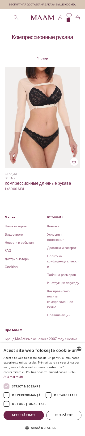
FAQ (8, 250)
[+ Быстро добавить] (74, 161)
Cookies (11, 266)
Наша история (16, 226)
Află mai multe (14, 377)
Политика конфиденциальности (63, 261)
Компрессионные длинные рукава (38, 183)
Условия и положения (55, 237)
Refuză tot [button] (64, 415)
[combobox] (79, 348)
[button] (42, 428)
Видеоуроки (14, 234)
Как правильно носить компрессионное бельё (60, 298)
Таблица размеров (61, 274)
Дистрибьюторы (17, 258)
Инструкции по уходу (63, 282)
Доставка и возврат (61, 247)
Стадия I (12, 174)
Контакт (53, 226)
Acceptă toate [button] (23, 415)
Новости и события (19, 242)
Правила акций (58, 314)
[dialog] (42, 389)
